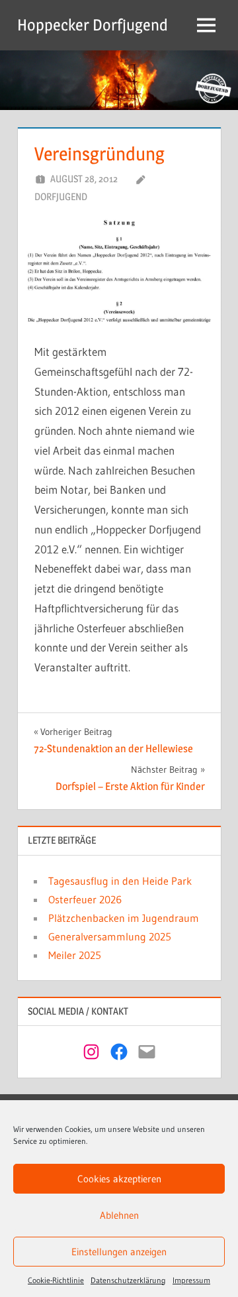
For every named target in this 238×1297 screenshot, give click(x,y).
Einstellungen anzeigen (119, 1251)
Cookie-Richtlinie (56, 1280)
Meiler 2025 (74, 955)
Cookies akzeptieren (119, 1178)
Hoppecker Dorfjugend (92, 24)
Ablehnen (119, 1215)
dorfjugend (60, 196)
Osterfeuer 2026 (85, 899)
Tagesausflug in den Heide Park (120, 880)
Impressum (191, 1280)
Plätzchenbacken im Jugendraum (123, 918)
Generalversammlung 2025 (109, 936)
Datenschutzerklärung (128, 1280)
